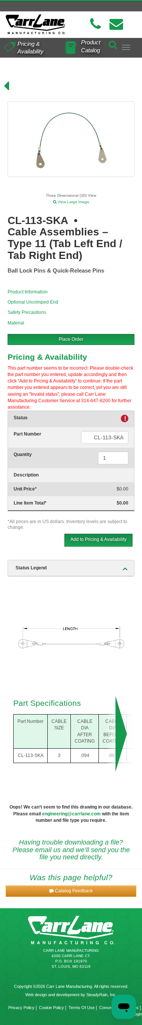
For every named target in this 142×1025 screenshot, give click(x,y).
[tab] (71, 568)
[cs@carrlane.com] (116, 24)
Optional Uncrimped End (33, 302)
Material (16, 323)
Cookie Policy (51, 1007)
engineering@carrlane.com (71, 814)
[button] (71, 891)
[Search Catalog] (113, 43)
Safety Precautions (27, 312)
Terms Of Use (82, 1007)
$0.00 (122, 489)
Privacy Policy (21, 1007)
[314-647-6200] (95, 24)
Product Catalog (90, 46)
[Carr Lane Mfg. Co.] (36, 24)
